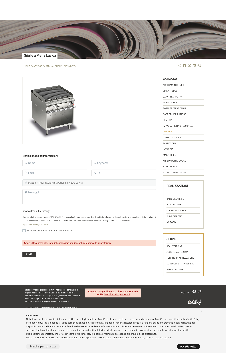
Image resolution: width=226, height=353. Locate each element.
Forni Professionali (174, 108)
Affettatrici (170, 102)
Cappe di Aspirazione (174, 114)
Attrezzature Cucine (174, 172)
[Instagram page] (199, 292)
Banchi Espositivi (172, 97)
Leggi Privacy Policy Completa (35, 224)
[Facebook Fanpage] (194, 292)
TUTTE (170, 193)
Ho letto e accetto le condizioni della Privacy (49, 230)
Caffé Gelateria (172, 137)
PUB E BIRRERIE (174, 216)
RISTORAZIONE (174, 204)
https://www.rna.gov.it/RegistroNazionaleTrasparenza (47, 302)
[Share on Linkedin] (194, 66)
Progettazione (175, 269)
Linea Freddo (170, 91)
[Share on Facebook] (184, 66)
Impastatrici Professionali (178, 126)
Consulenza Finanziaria (180, 263)
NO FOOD (171, 222)
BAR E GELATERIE (175, 199)
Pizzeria (167, 120)
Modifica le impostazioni (98, 242)
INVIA (29, 254)
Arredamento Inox (173, 85)
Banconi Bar (170, 166)
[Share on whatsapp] (199, 66)
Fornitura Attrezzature (180, 258)
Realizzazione (174, 246)
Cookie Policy (192, 319)
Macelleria (169, 155)
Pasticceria (169, 143)
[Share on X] (189, 66)
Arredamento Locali (174, 161)
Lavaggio (168, 149)
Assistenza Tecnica (177, 252)
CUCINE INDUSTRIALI (177, 210)
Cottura (167, 131)
